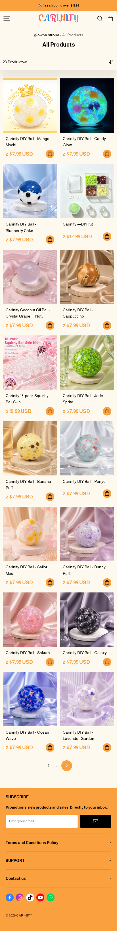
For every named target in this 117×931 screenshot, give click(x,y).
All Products (72, 35)
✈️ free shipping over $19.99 (58, 5)
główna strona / (48, 35)
